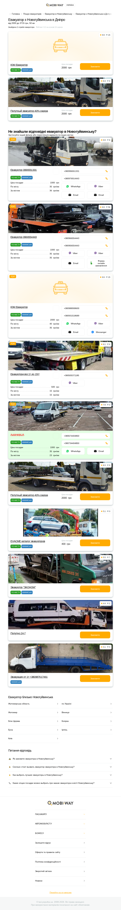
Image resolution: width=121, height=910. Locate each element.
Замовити (95, 66)
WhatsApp (75, 186)
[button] (58, 104)
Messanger (101, 332)
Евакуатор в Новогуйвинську (58, 14)
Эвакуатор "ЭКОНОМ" (23, 587)
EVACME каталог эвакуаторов (27, 541)
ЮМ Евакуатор (19, 64)
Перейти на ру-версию (61, 892)
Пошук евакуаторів (32, 14)
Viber (100, 186)
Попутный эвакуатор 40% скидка (29, 110)
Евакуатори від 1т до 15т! (24, 374)
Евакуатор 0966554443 (23, 237)
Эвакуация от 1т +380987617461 (29, 676)
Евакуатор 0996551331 (23, 169)
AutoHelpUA (17, 434)
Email (75, 195)
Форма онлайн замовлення (101, 263)
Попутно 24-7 (18, 633)
